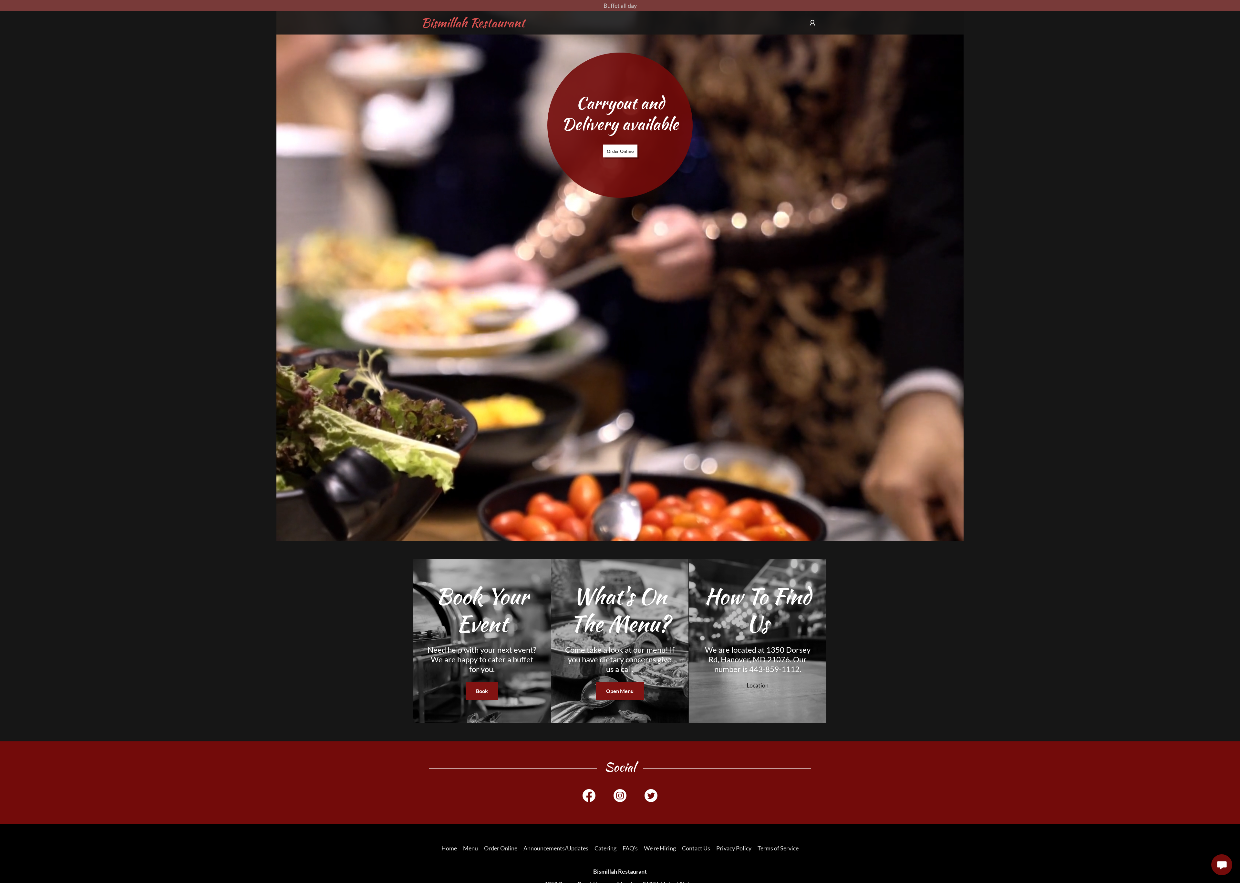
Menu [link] (470, 848)
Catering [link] (605, 848)
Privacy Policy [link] (733, 848)
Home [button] (449, 848)
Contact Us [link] (696, 848)
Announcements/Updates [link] (555, 848)
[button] (812, 22)
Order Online (620, 151)
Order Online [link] (500, 848)
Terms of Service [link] (778, 848)
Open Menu (620, 691)
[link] (481, 24)
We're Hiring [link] (660, 848)
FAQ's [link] (630, 848)
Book (482, 691)
